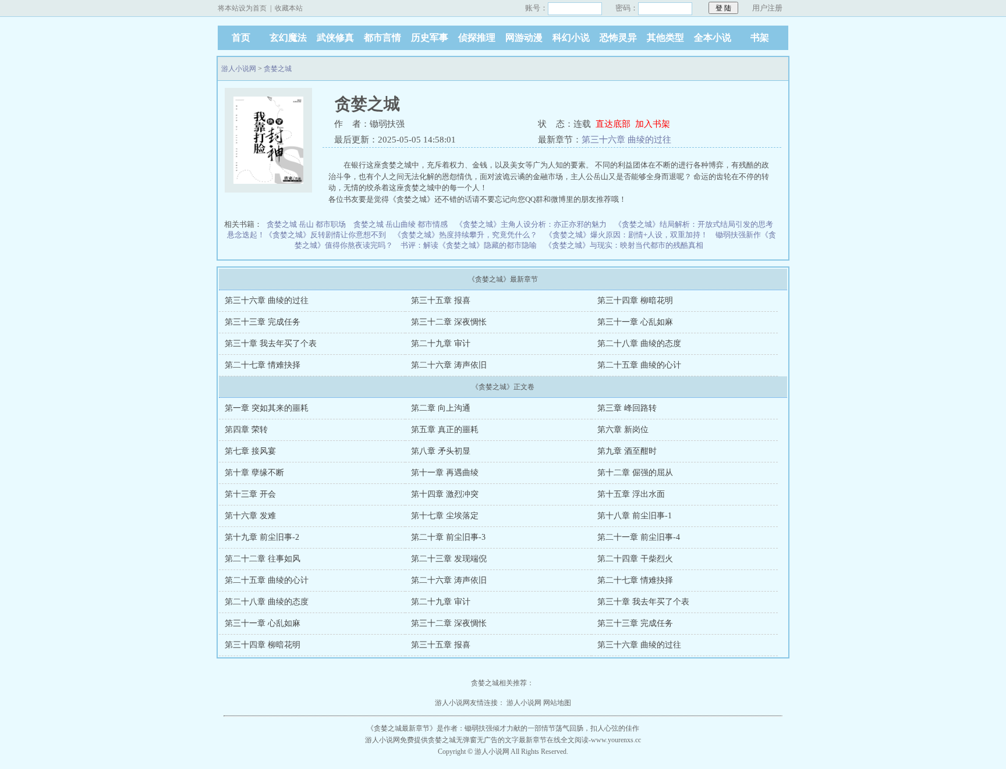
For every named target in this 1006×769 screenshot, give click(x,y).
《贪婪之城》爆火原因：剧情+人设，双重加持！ (626, 234)
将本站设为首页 (242, 8)
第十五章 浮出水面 (631, 494)
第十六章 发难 (250, 515)
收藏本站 (289, 8)
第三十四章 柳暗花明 (635, 300)
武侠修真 (335, 37)
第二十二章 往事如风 (262, 558)
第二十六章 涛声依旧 (449, 365)
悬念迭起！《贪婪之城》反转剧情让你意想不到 (306, 234)
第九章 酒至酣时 (627, 451)
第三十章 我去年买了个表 (271, 343)
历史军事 (429, 37)
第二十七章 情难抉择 (262, 365)
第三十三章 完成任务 (262, 322)
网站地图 (557, 703)
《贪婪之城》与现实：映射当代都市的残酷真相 (623, 245)
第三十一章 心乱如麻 (635, 322)
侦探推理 (476, 37)
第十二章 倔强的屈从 (635, 472)
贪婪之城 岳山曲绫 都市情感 (400, 224)
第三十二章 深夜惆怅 (449, 322)
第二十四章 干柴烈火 (635, 558)
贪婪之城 (278, 69)
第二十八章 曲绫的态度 (639, 343)
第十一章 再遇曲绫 (445, 472)
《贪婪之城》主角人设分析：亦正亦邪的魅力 (531, 224)
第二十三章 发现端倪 (449, 558)
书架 (759, 37)
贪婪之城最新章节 (402, 728)
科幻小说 (571, 37)
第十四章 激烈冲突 (445, 494)
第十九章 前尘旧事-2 (262, 537)
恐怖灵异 (618, 37)
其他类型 (665, 37)
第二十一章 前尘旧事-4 (638, 537)
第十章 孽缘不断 (254, 472)
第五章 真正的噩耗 (445, 429)
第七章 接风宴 (250, 451)
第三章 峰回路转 (627, 408)
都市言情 (382, 37)
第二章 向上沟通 (440, 408)
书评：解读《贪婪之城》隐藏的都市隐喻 (469, 245)
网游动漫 (524, 37)
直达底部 (613, 124)
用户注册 (767, 7)
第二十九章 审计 (440, 343)
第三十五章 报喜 (440, 300)
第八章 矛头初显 (440, 451)
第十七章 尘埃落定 (445, 515)
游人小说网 (238, 69)
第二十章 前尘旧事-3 (448, 537)
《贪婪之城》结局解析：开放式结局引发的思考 (693, 224)
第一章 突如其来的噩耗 (267, 408)
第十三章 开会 (250, 494)
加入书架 (652, 124)
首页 (241, 37)
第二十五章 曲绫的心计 (639, 365)
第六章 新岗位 (623, 429)
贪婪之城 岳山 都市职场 (306, 224)
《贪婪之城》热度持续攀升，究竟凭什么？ (465, 234)
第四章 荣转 (246, 429)
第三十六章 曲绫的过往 (626, 139)
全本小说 (712, 37)
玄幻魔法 (288, 37)
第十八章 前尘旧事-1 (634, 515)
